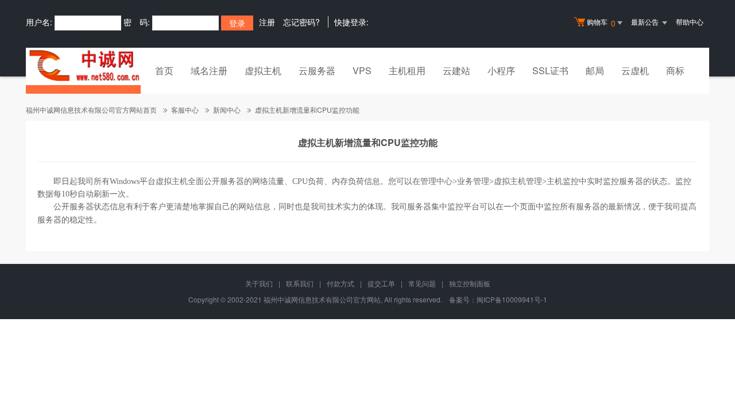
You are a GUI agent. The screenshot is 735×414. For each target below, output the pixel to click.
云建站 (456, 70)
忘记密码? (301, 22)
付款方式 (340, 283)
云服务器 (317, 70)
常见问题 (422, 283)
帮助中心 (689, 21)
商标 (675, 70)
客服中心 (185, 109)
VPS (362, 70)
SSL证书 (550, 70)
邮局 (595, 70)
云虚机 (635, 70)
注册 (267, 22)
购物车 (601, 23)
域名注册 (209, 70)
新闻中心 (227, 109)
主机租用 (407, 70)
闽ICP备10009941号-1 (512, 299)
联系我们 (300, 283)
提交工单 (381, 283)
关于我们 (259, 283)
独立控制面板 (469, 283)
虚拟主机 (263, 70)
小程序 (501, 70)
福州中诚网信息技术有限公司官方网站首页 (91, 109)
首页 (164, 70)
